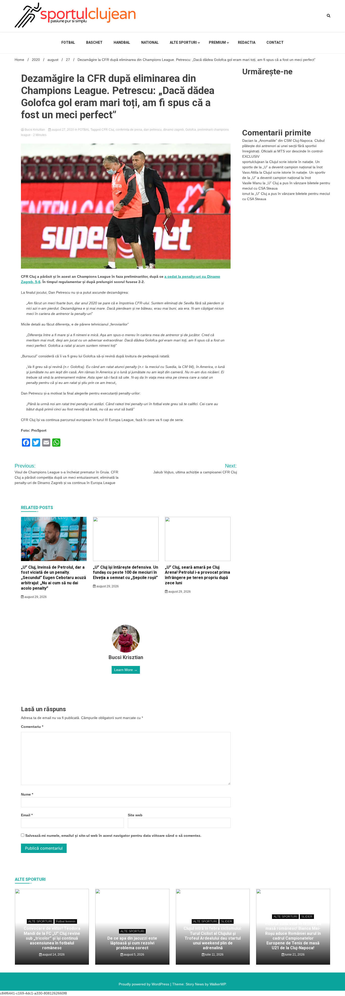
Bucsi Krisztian (35, 129)
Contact (275, 42)
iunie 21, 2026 (294, 954)
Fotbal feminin (66, 921)
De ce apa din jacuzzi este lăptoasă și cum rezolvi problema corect (132, 943)
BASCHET (94, 42)
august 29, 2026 (35, 597)
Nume (27, 794)
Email (27, 815)
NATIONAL (150, 42)
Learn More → (125, 670)
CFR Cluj (108, 129)
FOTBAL (68, 42)
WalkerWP (218, 984)
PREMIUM (217, 42)
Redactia (246, 42)
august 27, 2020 (63, 129)
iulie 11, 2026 (214, 954)
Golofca (190, 129)
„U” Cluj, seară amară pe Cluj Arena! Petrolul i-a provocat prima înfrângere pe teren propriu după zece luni (197, 575)
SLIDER (226, 921)
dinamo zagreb (173, 129)
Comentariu (32, 727)
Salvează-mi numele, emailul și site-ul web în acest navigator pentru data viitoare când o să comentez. (113, 835)
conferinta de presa (129, 129)
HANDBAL (122, 42)
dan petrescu (153, 129)
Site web (135, 815)
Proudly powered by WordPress (144, 984)
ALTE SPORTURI (183, 42)
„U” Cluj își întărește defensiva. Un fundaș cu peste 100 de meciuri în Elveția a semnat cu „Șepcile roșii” (125, 572)
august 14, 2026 (53, 954)
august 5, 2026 (133, 954)
